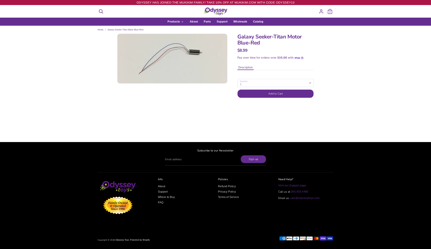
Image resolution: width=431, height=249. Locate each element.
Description (245, 67)
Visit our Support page (292, 185)
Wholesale (240, 21)
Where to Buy (166, 197)
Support (222, 21)
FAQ (160, 202)
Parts (207, 21)
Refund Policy (227, 186)
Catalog (258, 21)
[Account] (321, 11)
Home (101, 30)
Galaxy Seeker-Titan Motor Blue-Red (126, 30)
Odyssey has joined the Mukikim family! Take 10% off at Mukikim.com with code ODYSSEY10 (215, 2)
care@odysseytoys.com (305, 198)
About (194, 21)
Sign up (253, 159)
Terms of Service (228, 197)
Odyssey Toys (122, 240)
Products (174, 21)
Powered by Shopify (140, 240)
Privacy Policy (227, 191)
